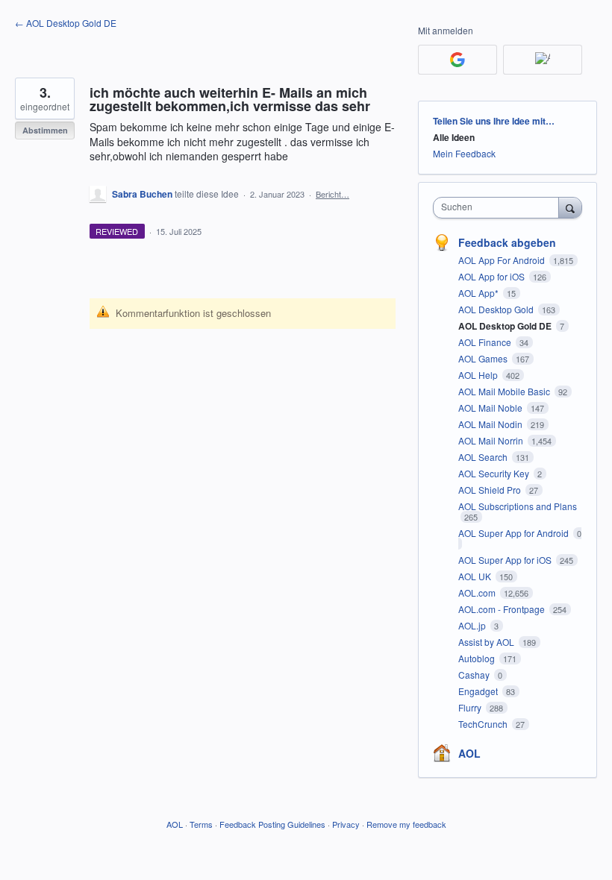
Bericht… (332, 194)
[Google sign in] (457, 60)
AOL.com (478, 592)
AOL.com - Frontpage (502, 609)
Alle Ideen (454, 137)
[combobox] (499, 207)
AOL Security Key (494, 473)
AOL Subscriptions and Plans (517, 506)
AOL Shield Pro (490, 489)
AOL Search (484, 456)
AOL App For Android (502, 260)
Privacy (346, 824)
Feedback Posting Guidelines (272, 824)
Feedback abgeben (507, 242)
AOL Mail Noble (491, 407)
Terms (201, 824)
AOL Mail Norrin (491, 440)
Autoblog (477, 658)
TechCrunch (484, 723)
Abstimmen (45, 130)
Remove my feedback (406, 824)
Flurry (471, 707)
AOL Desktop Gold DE (506, 326)
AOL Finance (485, 342)
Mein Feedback (464, 153)
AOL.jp (473, 625)
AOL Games (484, 358)
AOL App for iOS (492, 276)
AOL (469, 753)
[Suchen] (570, 207)
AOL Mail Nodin (491, 424)
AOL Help (479, 374)
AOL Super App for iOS (506, 559)
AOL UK (475, 576)
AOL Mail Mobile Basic (505, 391)
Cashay (475, 674)
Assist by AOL (487, 641)
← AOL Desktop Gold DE (65, 22)
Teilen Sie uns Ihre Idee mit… (494, 121)
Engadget (479, 691)
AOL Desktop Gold (497, 309)
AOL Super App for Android (514, 533)
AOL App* (479, 292)
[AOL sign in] (542, 60)
